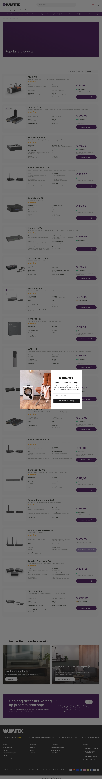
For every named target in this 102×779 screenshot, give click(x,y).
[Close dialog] (80, 372)
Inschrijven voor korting (66, 401)
